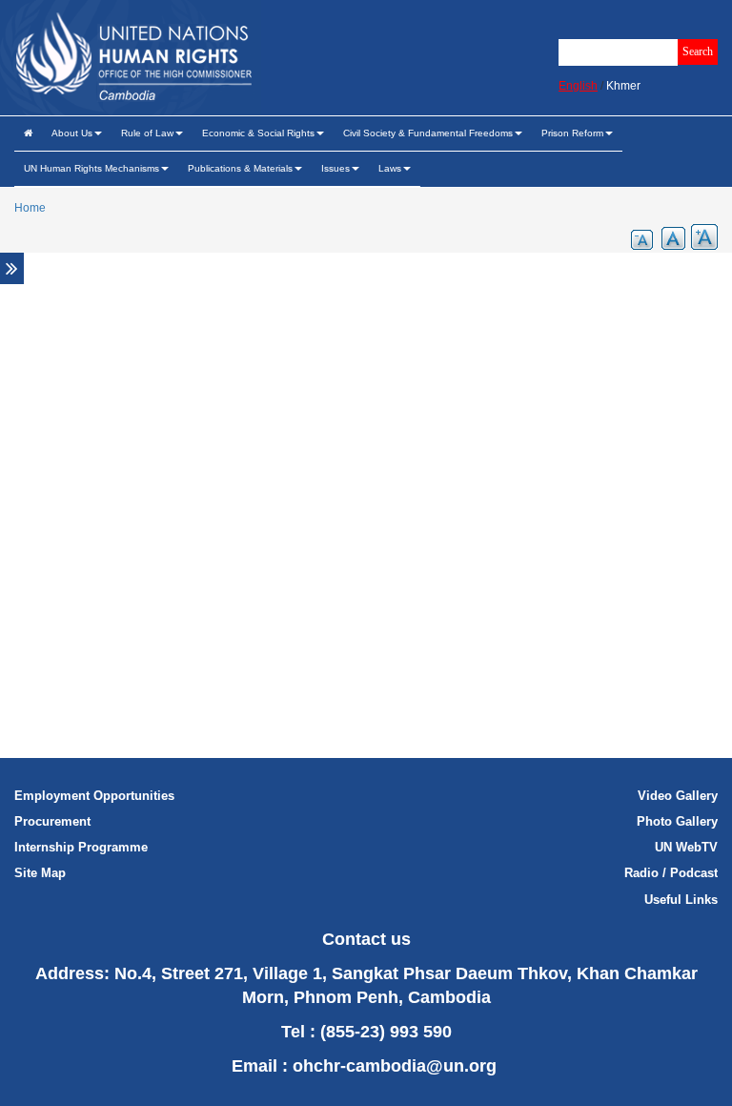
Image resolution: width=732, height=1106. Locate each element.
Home (30, 208)
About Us (71, 133)
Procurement (52, 821)
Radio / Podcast (671, 873)
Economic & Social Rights (258, 133)
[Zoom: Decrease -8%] (636, 237)
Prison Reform (572, 133)
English (578, 85)
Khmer (623, 85)
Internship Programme (81, 847)
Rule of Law (147, 133)
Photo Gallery (677, 821)
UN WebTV (686, 847)
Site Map (40, 873)
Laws (389, 168)
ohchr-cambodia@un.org (395, 1065)
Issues (335, 168)
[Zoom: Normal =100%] (669, 237)
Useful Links (681, 899)
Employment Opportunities (94, 796)
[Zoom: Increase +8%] (701, 237)
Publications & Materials (240, 168)
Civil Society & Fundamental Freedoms (428, 133)
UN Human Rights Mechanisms (91, 168)
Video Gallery (678, 796)
